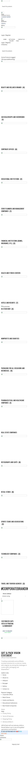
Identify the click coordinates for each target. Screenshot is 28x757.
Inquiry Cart (14, 47)
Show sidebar (7, 593)
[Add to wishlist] (3, 616)
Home (3, 57)
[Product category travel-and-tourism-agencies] (14, 322)
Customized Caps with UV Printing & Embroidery (7, 623)
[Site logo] (5, 2)
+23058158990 (5, 17)
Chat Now (7, 632)
